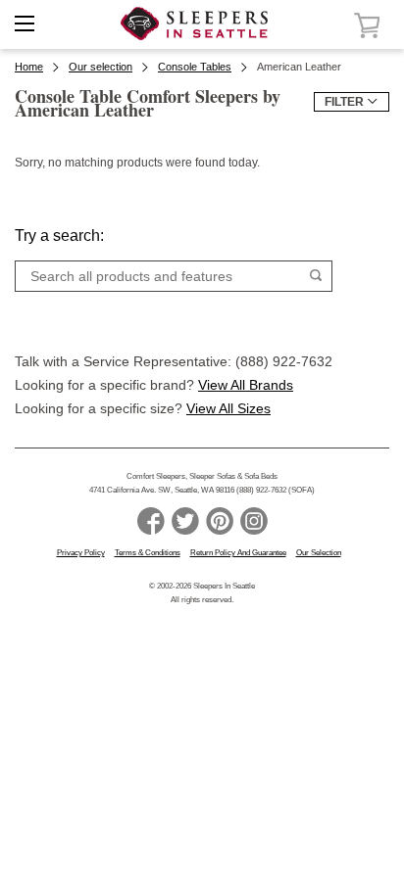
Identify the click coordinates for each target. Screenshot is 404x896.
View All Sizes (228, 408)
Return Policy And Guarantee (238, 552)
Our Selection (318, 552)
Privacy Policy (81, 552)
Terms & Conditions (147, 552)
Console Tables (194, 66)
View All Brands (245, 385)
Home (29, 66)
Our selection (100, 66)
